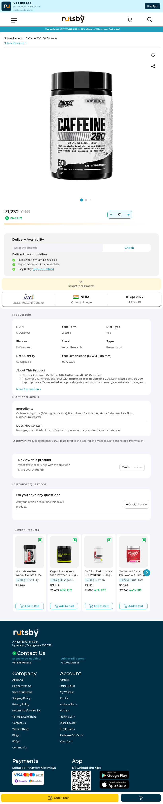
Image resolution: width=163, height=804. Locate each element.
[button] (129, 19)
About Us (17, 679)
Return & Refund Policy (26, 710)
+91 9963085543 (70, 662)
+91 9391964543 (21, 662)
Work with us (20, 729)
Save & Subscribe (22, 692)
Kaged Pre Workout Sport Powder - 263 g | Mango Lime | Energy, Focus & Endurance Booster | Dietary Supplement (63, 573)
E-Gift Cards (67, 729)
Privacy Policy (20, 704)
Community (19, 747)
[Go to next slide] (146, 572)
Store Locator (68, 722)
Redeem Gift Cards (71, 735)
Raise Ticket (67, 685)
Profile (64, 698)
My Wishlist (67, 692)
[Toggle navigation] (14, 20)
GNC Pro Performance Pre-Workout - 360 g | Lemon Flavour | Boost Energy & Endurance (98, 573)
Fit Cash (65, 710)
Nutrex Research (14, 43)
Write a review (132, 467)
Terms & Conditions (24, 716)
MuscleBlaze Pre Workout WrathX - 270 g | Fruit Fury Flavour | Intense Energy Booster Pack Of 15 (29, 573)
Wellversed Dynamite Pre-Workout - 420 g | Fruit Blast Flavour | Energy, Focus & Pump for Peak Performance (133, 573)
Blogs (15, 735)
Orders (64, 679)
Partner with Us (21, 685)
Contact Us (19, 722)
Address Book (68, 704)
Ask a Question (136, 504)
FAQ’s (15, 741)
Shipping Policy (21, 698)
